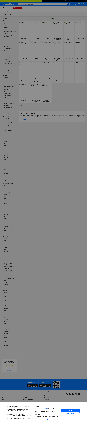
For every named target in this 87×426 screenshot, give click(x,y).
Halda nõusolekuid (70, 413)
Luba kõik (70, 410)
